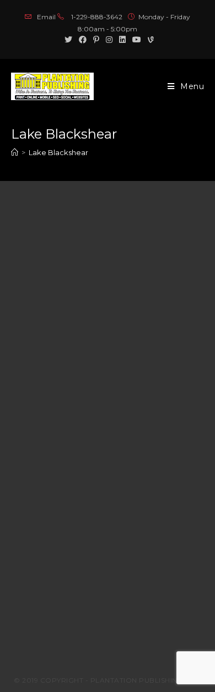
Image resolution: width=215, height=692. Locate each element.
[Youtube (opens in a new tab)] (136, 40)
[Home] (14, 152)
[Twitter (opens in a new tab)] (68, 40)
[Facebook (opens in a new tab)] (83, 40)
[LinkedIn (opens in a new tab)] (122, 40)
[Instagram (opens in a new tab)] (109, 40)
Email (46, 17)
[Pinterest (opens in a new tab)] (96, 40)
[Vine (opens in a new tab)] (149, 40)
